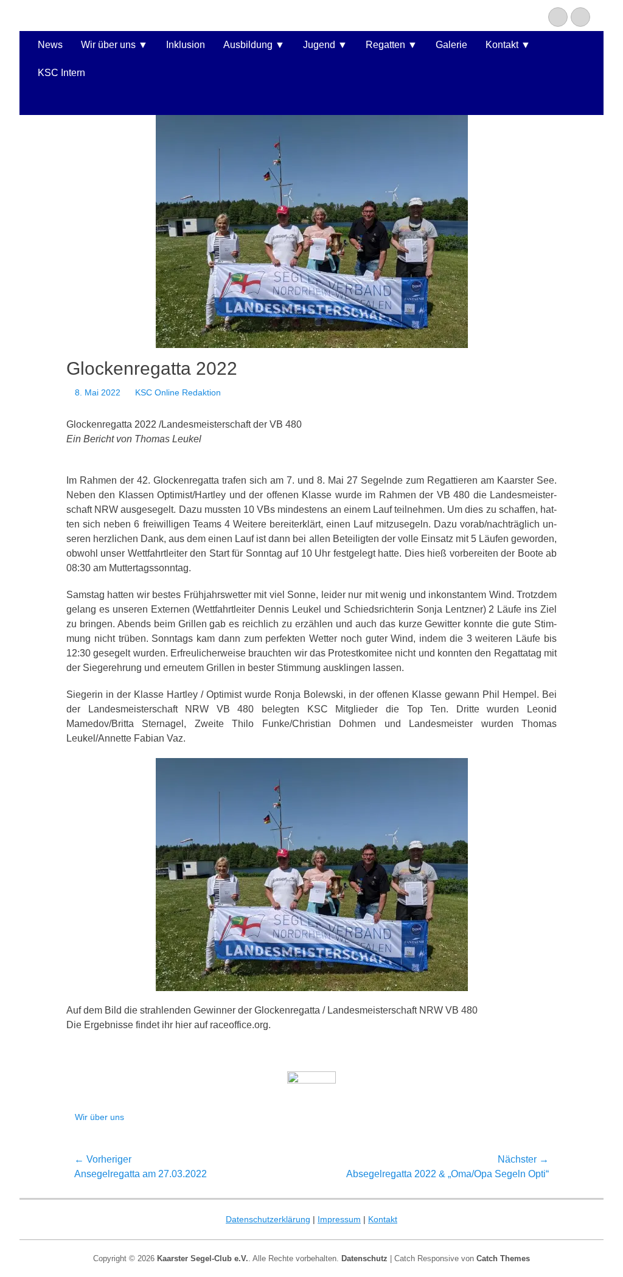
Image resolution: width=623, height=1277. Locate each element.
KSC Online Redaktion (178, 392)
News (50, 45)
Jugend (319, 45)
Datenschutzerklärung (268, 1219)
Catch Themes (503, 1258)
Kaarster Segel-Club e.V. (202, 1258)
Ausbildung (248, 45)
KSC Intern (61, 73)
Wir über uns (108, 45)
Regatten (385, 45)
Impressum (339, 1219)
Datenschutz (364, 1258)
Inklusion (185, 45)
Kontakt (502, 45)
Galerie (451, 45)
